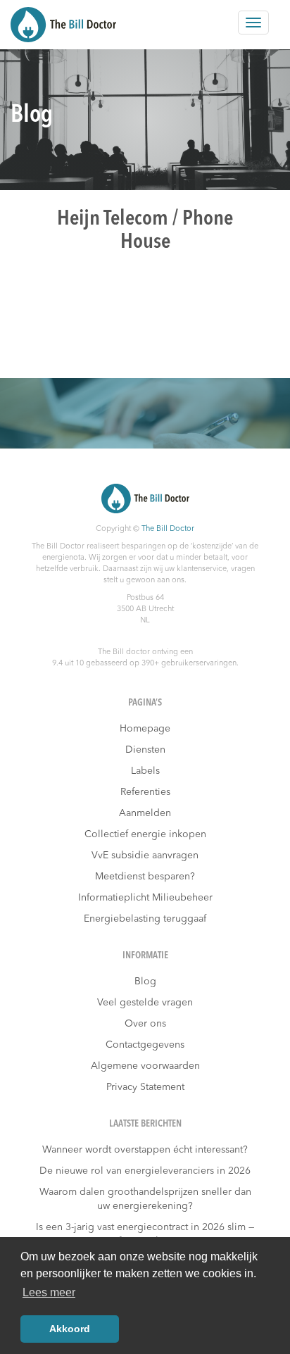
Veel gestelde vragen (145, 1003)
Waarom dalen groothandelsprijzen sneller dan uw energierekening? (145, 1199)
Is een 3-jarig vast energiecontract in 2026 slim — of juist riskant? (145, 1234)
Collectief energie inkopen (145, 834)
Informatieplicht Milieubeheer (145, 898)
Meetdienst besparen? (145, 877)
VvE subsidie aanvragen (145, 855)
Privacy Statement (145, 1087)
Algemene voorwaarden (145, 1066)
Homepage (145, 729)
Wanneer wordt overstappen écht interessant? (145, 1150)
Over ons (145, 1024)
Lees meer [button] (49, 1292)
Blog (145, 981)
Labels (145, 771)
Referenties (145, 792)
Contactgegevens (145, 1045)
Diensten (145, 750)
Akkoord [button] (69, 1328)
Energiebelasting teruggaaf (145, 919)
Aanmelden (145, 813)
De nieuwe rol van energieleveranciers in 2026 (145, 1171)
